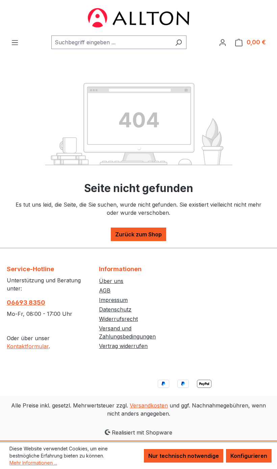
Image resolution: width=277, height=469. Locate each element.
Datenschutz (115, 309)
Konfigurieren (248, 455)
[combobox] (111, 42)
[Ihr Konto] (223, 42)
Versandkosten (149, 405)
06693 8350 (26, 302)
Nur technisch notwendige (183, 455)
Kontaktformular (28, 346)
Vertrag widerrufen (123, 346)
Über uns (111, 281)
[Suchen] (178, 42)
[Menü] (15, 42)
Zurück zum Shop (138, 234)
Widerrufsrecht (118, 318)
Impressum (113, 300)
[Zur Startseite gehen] (138, 17)
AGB (104, 290)
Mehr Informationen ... (33, 463)
